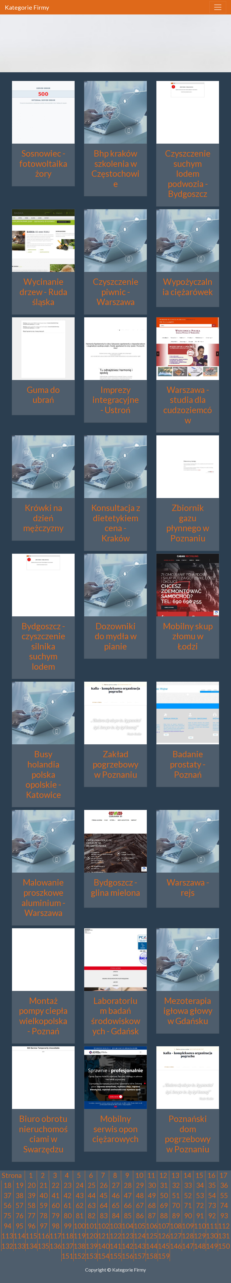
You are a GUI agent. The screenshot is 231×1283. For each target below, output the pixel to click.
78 (44, 1216)
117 (55, 1236)
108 (176, 1226)
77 (31, 1216)
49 (152, 1195)
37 (7, 1195)
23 (68, 1185)
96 (31, 1226)
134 (31, 1246)
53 (200, 1195)
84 (116, 1216)
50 (164, 1195)
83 (104, 1216)
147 (188, 1246)
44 (92, 1195)
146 (176, 1246)
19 (19, 1185)
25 (92, 1185)
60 (56, 1205)
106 (152, 1226)
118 (67, 1236)
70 (176, 1205)
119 (79, 1236)
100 (79, 1226)
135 (43, 1246)
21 (44, 1185)
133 (19, 1246)
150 (224, 1246)
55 (224, 1195)
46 (116, 1195)
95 (19, 1226)
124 (140, 1236)
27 (116, 1185)
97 (44, 1226)
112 (224, 1226)
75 (7, 1216)
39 (31, 1195)
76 (19, 1216)
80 (68, 1216)
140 (103, 1246)
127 (176, 1236)
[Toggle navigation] (217, 7)
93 (224, 1216)
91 (200, 1216)
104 (128, 1226)
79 (56, 1216)
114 (19, 1236)
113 (7, 1236)
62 (80, 1205)
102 (103, 1226)
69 (164, 1205)
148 (200, 1246)
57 (19, 1205)
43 (80, 1195)
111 (212, 1226)
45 (104, 1195)
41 (56, 1195)
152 (79, 1256)
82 (92, 1216)
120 (91, 1236)
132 (7, 1246)
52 (188, 1195)
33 (188, 1185)
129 (200, 1236)
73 (212, 1205)
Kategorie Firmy (27, 7)
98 (56, 1226)
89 (176, 1216)
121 (103, 1236)
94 (7, 1226)
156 (128, 1256)
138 (79, 1246)
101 (91, 1226)
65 (116, 1205)
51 (176, 1195)
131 (224, 1236)
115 (31, 1236)
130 (212, 1236)
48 (140, 1195)
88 (164, 1216)
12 (163, 1175)
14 (187, 1175)
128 (188, 1236)
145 (164, 1246)
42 (68, 1195)
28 (128, 1185)
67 (140, 1205)
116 (43, 1236)
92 (212, 1216)
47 (128, 1195)
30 (152, 1185)
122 (116, 1236)
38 (19, 1195)
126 (164, 1236)
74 (224, 1205)
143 (140, 1246)
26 (104, 1185)
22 (56, 1185)
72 (200, 1205)
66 (128, 1205)
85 (128, 1216)
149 (212, 1246)
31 (164, 1185)
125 (152, 1236)
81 (80, 1216)
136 (55, 1246)
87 (152, 1216)
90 (188, 1216)
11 (151, 1175)
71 (188, 1205)
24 (80, 1185)
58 (31, 1205)
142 (128, 1246)
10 (139, 1175)
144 (152, 1246)
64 (104, 1205)
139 (91, 1246)
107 (164, 1226)
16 (211, 1175)
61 (68, 1205)
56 (7, 1205)
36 (224, 1185)
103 (116, 1226)
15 (199, 1175)
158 (152, 1256)
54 (212, 1195)
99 (68, 1226)
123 (128, 1236)
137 (67, 1246)
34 (200, 1185)
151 (67, 1256)
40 (44, 1195)
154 (103, 1256)
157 (140, 1256)
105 (140, 1226)
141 (116, 1246)
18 (7, 1185)
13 (175, 1175)
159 (164, 1256)
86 (140, 1216)
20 (31, 1185)
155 (116, 1256)
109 (188, 1226)
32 (176, 1185)
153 (91, 1256)
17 (223, 1175)
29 (140, 1185)
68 (152, 1205)
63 (92, 1205)
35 (212, 1185)
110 (200, 1226)
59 (44, 1205)
